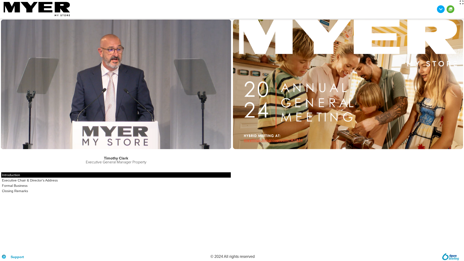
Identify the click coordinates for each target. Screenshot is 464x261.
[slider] (21, 145)
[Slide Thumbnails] (450, 9)
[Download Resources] (441, 9)
